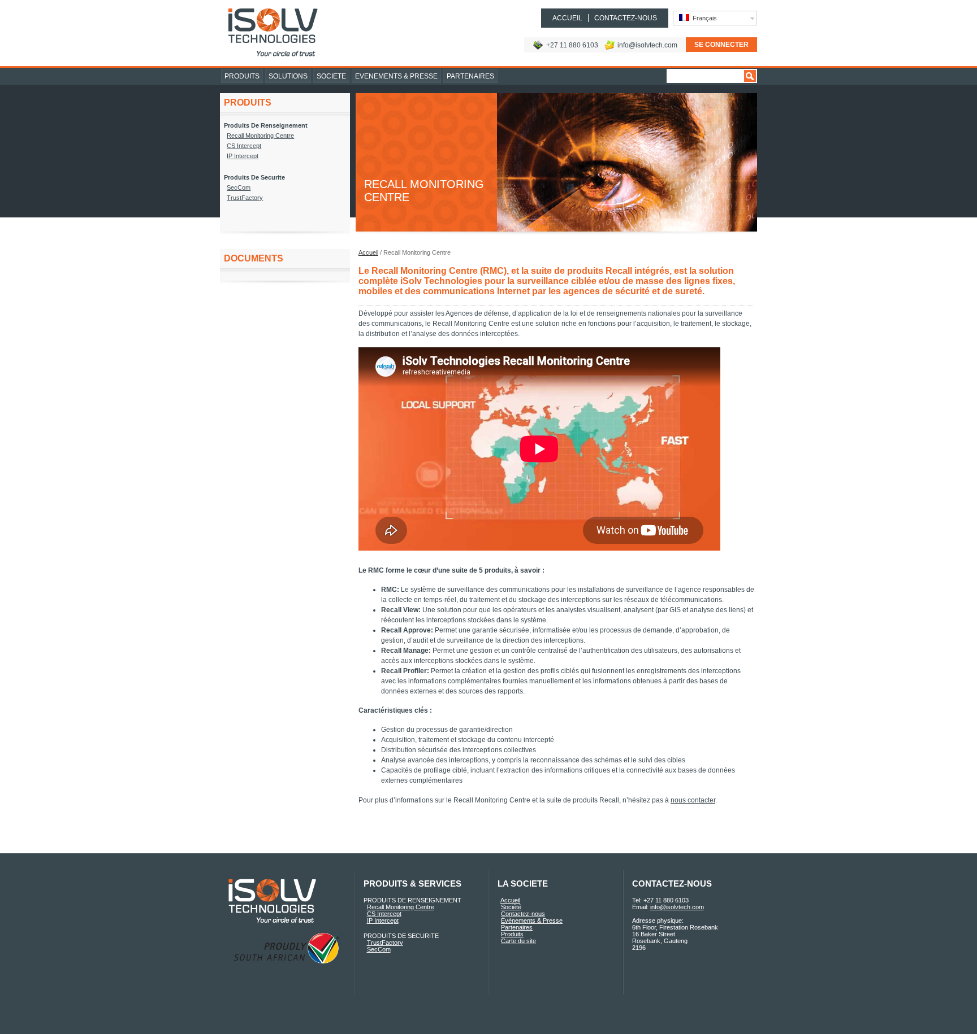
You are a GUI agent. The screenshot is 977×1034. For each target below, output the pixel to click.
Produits (512, 934)
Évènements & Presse (532, 920)
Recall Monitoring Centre (260, 135)
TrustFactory (245, 197)
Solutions (288, 76)
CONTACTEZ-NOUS (625, 18)
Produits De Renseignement (266, 125)
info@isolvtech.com (647, 45)
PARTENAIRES (470, 76)
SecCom (238, 187)
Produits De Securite (254, 177)
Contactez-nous (523, 913)
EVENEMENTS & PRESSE (396, 76)
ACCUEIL (567, 18)
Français (703, 18)
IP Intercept (242, 155)
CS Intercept (244, 145)
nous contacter (693, 800)
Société (511, 907)
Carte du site (518, 940)
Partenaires (517, 927)
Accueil (368, 252)
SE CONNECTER (721, 45)
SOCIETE (331, 76)
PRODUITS (242, 76)
